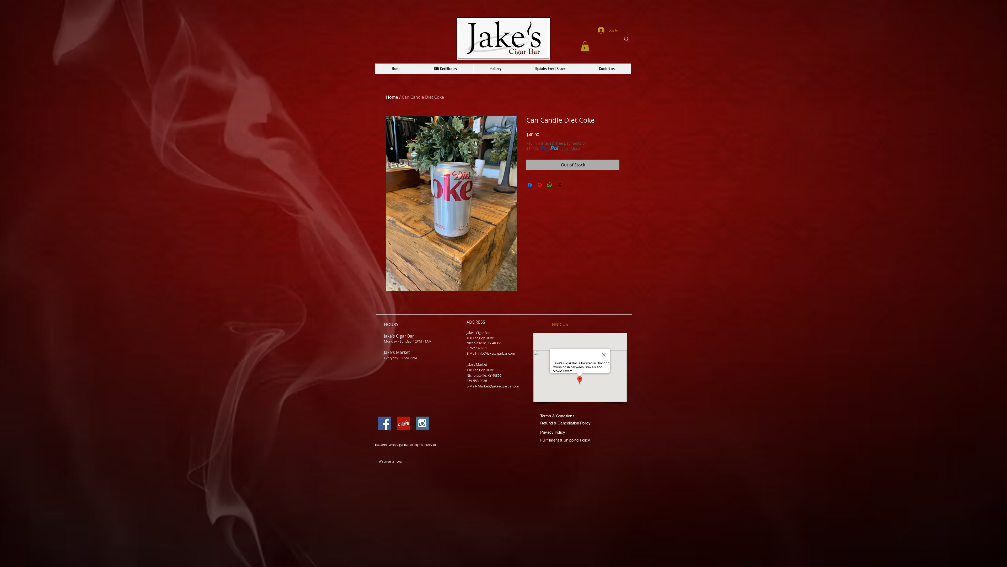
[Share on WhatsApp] (550, 185)
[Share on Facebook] (530, 185)
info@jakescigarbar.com (496, 353)
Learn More (570, 148)
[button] (585, 46)
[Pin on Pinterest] (540, 185)
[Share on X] (559, 185)
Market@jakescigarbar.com (499, 386)
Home (392, 97)
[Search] (626, 39)
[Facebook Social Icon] (384, 423)
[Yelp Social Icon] (403, 423)
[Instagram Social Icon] (422, 423)
